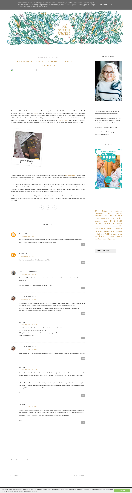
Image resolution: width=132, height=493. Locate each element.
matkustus (100, 228)
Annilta (35, 113)
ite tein (108, 216)
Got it (112, 4)
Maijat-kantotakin (63, 120)
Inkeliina (23, 233)
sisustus (114, 234)
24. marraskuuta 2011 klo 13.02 (28, 407)
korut (105, 221)
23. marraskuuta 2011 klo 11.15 (28, 299)
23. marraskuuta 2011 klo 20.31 (28, 369)
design (104, 211)
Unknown (23, 254)
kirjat (119, 218)
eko (111, 211)
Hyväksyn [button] (122, 490)
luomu (97, 226)
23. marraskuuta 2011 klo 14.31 (28, 324)
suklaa (58, 57)
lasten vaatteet (103, 223)
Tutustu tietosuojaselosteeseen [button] (28, 491)
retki (102, 234)
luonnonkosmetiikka (116, 226)
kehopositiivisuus (99, 218)
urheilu (119, 237)
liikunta (119, 223)
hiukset (119, 213)
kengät (106, 218)
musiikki (110, 229)
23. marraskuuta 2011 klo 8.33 (27, 256)
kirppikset (98, 221)
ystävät (112, 239)
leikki (114, 224)
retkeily (97, 234)
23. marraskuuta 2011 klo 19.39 (28, 350)
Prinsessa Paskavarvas (29, 271)
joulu (115, 215)
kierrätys (113, 218)
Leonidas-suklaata (70, 175)
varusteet (105, 239)
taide (120, 234)
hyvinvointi (99, 216)
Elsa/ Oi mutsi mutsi (28, 297)
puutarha (119, 231)
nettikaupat (50, 57)
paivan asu (108, 231)
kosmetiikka (116, 220)
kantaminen (41, 57)
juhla (120, 216)
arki (97, 210)
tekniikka (111, 236)
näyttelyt (98, 231)
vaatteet (98, 239)
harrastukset (99, 213)
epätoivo (118, 211)
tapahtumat (100, 236)
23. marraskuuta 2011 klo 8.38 (27, 274)
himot (110, 213)
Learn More (104, 4)
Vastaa (83, 244)
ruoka (107, 233)
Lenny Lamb (37, 111)
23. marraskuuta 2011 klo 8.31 (27, 236)
